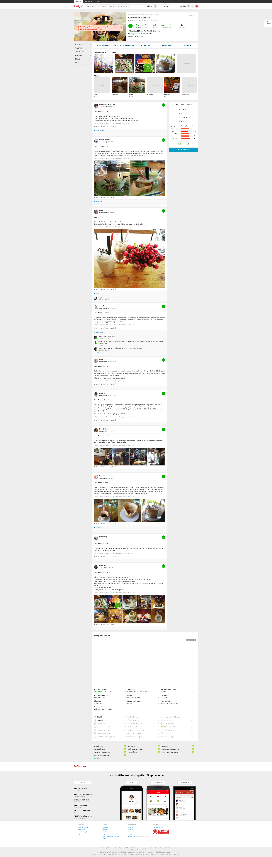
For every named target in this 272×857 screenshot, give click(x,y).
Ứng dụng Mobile (83, 827)
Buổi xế (142, 691)
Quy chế (105, 834)
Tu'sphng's (99, 201)
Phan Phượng (100, 130)
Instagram (130, 829)
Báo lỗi (114, 126)
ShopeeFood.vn (132, 836)
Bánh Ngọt (103, 565)
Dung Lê (102, 359)
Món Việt (140, 20)
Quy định (80, 834)
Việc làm (105, 832)
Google (130, 834)
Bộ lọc (150, 6)
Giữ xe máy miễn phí (171, 727)
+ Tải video (102, 85)
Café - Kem (97, 709)
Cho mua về (101, 720)
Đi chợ (98, 1)
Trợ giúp (105, 829)
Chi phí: (105, 378)
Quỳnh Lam (103, 306)
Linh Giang (103, 476)
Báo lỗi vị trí (191, 640)
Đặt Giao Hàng (89, 1)
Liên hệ (105, 838)
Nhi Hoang (103, 536)
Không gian (115, 94)
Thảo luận (105, 126)
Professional (185, 94)
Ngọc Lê (102, 210)
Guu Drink (97, 217)
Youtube (130, 832)
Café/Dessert (132, 20)
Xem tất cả (97, 758)
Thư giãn (175, 703)
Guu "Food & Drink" (101, 111)
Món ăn (131, 94)
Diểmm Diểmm (104, 139)
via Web (101, 478)
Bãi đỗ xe (78, 62)
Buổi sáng (130, 691)
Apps (167, 6)
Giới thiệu (105, 827)
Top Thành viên (80, 766)
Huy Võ (98, 293)
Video (95, 94)
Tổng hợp (167, 94)
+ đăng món (186, 63)
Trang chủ (78, 44)
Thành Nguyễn (100, 332)
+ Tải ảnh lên (154, 85)
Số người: (97, 378)
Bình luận (79, 52)
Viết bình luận (184, 150)
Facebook (130, 827)
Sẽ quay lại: (117, 378)
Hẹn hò (163, 703)
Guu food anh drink (101, 146)
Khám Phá (78, 1)
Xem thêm (97, 353)
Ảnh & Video (80, 48)
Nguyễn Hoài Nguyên (107, 104)
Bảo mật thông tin (83, 832)
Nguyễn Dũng (104, 429)
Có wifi (99, 717)
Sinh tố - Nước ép (106, 709)
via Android (102, 106)
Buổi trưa (136, 691)
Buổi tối (147, 691)
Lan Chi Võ (99, 528)
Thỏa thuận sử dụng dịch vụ (111, 836)
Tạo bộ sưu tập (82, 829)
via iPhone (102, 431)
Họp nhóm (169, 703)
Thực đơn (78, 55)
